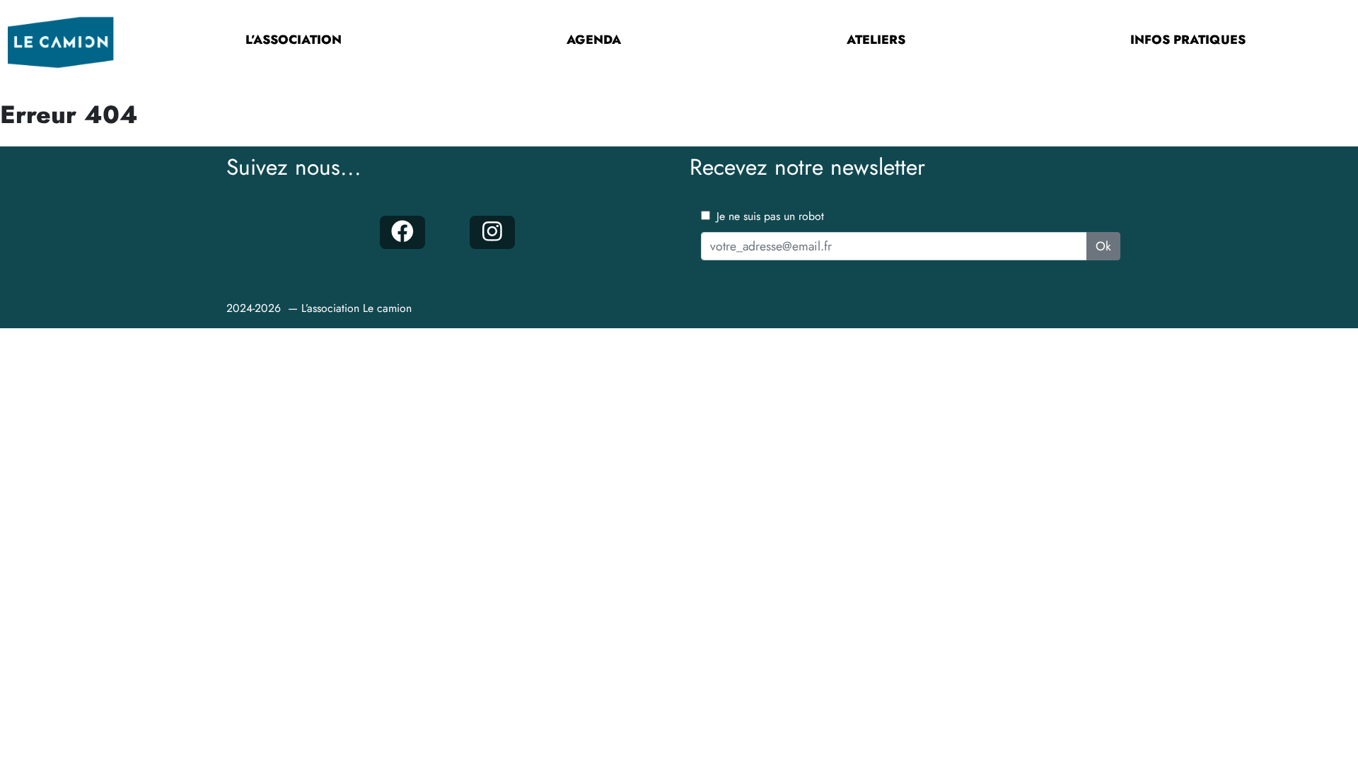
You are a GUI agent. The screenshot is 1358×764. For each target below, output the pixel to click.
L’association (293, 39)
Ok (1103, 246)
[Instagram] (492, 233)
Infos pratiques (1188, 39)
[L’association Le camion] (61, 40)
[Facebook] (402, 233)
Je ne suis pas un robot (768, 216)
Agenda (594, 39)
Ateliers (876, 39)
